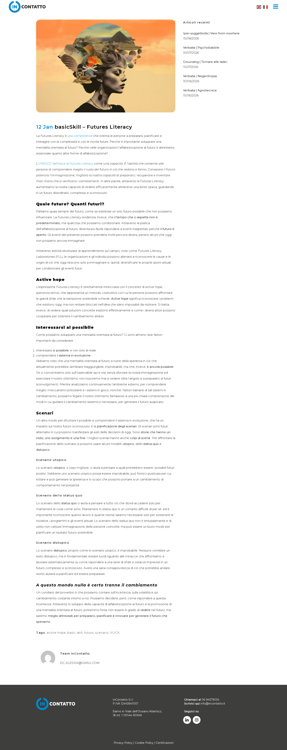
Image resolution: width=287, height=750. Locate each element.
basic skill (75, 632)
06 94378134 (210, 699)
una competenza (80, 136)
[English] (259, 6)
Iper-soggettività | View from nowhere (211, 33)
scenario (102, 632)
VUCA (115, 632)
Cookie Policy (144, 743)
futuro (89, 632)
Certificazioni (165, 743)
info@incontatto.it (213, 703)
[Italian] (265, 6)
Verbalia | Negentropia (200, 76)
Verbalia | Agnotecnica (200, 90)
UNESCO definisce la (65, 163)
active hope (56, 632)
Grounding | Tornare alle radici (205, 62)
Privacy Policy (123, 743)
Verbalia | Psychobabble (201, 47)
